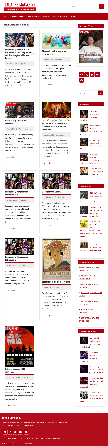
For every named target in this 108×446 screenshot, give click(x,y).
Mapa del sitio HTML (53, 438)
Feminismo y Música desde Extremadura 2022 (16, 193)
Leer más (10, 92)
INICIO (5, 16)
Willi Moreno (59, 59)
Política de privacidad (10, 438)
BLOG (45, 16)
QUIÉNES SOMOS (59, 16)
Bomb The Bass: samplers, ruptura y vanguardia (96, 171)
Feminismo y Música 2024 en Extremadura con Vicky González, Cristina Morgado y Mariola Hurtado (19, 54)
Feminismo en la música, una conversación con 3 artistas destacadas (54, 126)
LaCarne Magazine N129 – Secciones (16, 122)
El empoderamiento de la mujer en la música (55, 53)
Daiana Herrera (59, 287)
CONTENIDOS (32, 16)
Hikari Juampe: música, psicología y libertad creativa (96, 370)
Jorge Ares (23, 63)
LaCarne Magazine (24, 129)
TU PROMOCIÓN (17, 16)
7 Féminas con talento (51, 191)
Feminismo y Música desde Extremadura (16, 259)
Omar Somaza (60, 197)
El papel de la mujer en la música (56, 281)
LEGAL (73, 16)
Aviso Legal (24, 438)
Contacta (6, 425)
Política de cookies (36, 438)
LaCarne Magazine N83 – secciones (15, 371)
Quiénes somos (27, 425)
